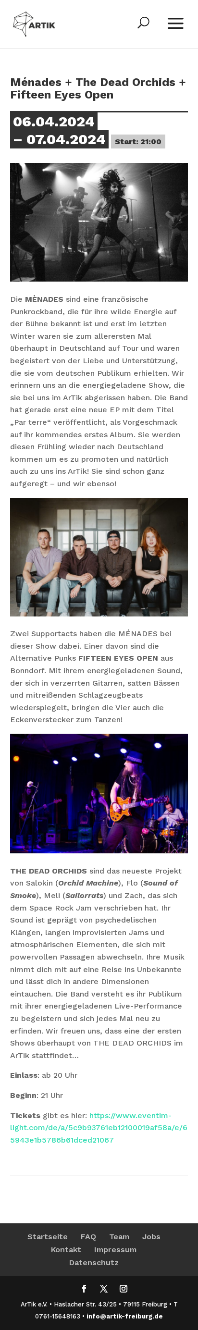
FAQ (88, 1236)
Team (119, 1236)
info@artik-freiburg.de (125, 1316)
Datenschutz (94, 1262)
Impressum (115, 1249)
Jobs (151, 1236)
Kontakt (66, 1249)
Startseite (47, 1236)
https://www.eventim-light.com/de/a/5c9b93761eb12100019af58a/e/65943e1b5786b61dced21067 (98, 1128)
